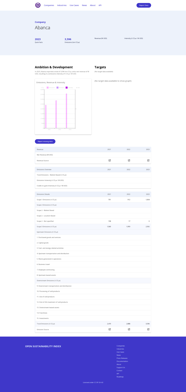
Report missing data (45, 141)
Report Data (143, 5)
